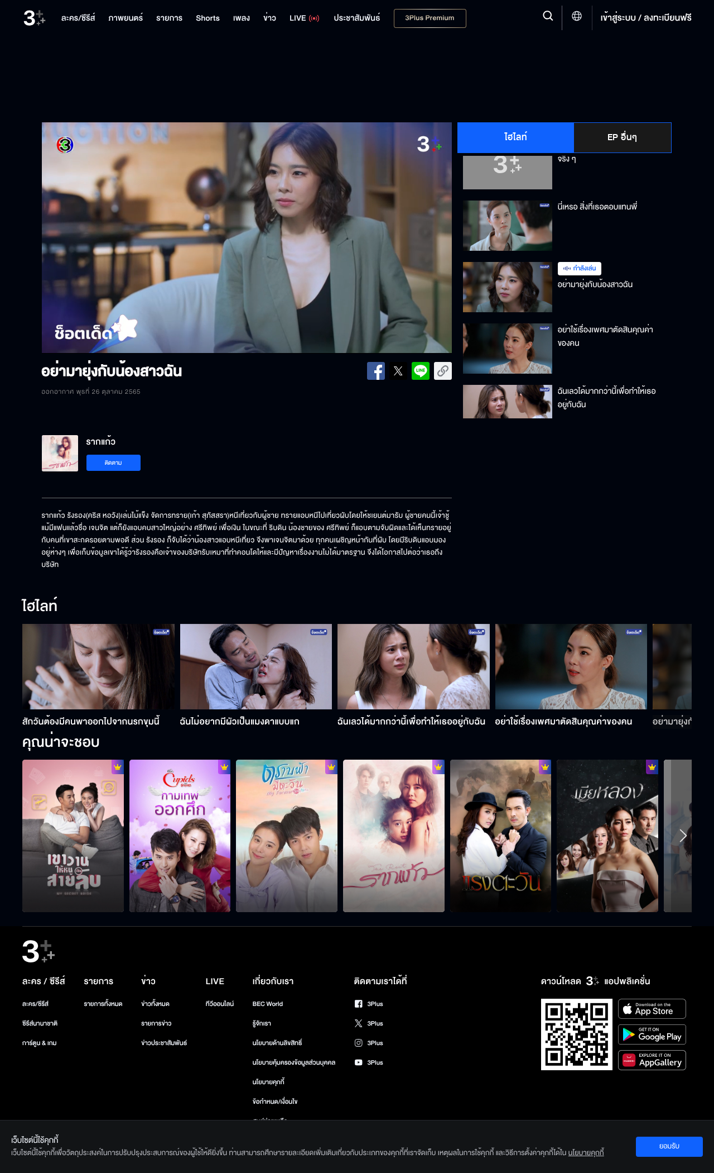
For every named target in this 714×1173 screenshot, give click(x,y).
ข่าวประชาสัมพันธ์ (164, 1043)
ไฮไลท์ (516, 137)
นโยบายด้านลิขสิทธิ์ (277, 1043)
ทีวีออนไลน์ (220, 1004)
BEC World (268, 1004)
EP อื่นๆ (622, 137)
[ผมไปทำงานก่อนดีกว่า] (607, 836)
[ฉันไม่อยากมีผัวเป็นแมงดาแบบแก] (256, 666)
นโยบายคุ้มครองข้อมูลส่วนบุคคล (294, 1062)
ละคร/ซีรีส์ (35, 1004)
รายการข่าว (156, 1023)
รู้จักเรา (262, 1023)
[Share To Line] (421, 371)
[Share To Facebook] (376, 371)
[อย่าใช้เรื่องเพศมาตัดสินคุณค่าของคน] (571, 666)
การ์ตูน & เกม (39, 1043)
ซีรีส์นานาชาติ (39, 1023)
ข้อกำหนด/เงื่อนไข (275, 1101)
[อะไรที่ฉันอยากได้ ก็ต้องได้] (501, 836)
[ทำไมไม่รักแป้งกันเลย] (286, 836)
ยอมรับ (669, 1146)
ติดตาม (113, 463)
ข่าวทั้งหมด (155, 1004)
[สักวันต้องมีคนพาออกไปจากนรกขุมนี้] (98, 666)
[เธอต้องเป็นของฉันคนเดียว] (394, 836)
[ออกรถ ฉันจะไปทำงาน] (180, 836)
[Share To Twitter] (398, 371)
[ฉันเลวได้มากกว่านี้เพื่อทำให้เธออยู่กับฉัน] (413, 666)
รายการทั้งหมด (103, 1004)
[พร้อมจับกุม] (73, 836)
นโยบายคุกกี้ (268, 1082)
